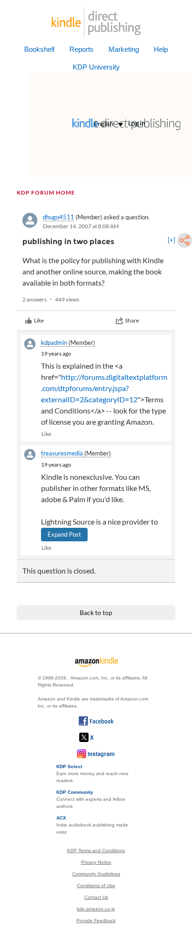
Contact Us (96, 897)
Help (161, 49)
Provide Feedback (96, 920)
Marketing (124, 49)
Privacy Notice (96, 862)
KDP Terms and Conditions (96, 850)
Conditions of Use (96, 885)
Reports (81, 49)
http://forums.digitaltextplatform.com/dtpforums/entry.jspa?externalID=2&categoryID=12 (104, 388)
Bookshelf (39, 49)
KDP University (96, 67)
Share (132, 320)
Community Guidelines (96, 873)
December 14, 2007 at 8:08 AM (81, 226)
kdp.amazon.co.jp (96, 908)
